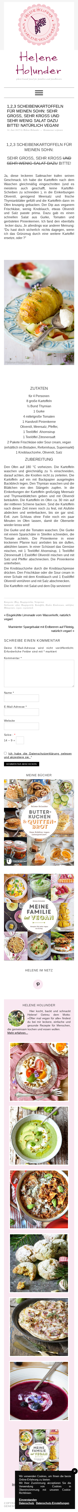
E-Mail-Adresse (15, 706)
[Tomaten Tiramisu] (39, 1072)
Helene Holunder (39, 64)
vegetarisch (28, 607)
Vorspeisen (39, 601)
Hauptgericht (27, 604)
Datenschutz (26, 1503)
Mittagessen (9, 607)
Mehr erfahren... (17, 1032)
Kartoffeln (39, 604)
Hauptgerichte (26, 601)
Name (9, 692)
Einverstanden (28, 1499)
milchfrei (70, 604)
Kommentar (13, 658)
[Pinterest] (39, 984)
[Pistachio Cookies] (39, 1263)
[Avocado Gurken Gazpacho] (39, 1136)
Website (9, 720)
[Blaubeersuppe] (39, 1391)
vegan (19, 607)
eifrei (17, 604)
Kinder (49, 604)
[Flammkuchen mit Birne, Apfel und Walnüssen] (39, 1327)
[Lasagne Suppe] (39, 1199)
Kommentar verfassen (53, 129)
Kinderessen (58, 604)
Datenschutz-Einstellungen (52, 1503)
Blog (16, 601)
